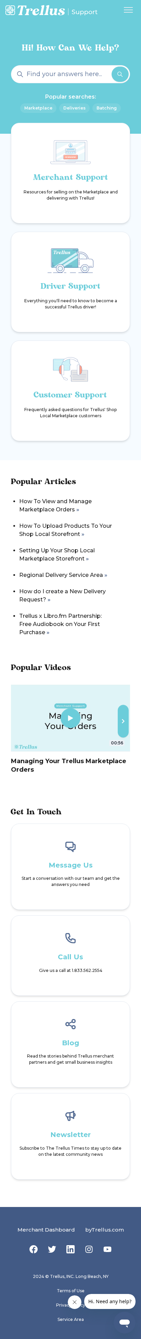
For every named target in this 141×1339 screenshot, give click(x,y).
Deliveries (74, 108)
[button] (123, 721)
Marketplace (38, 108)
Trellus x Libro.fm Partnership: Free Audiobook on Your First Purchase (60, 624)
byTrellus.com (104, 1229)
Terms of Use (71, 1290)
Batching (107, 108)
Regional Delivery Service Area (61, 575)
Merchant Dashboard (46, 1229)
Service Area (70, 1319)
